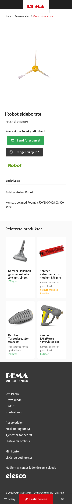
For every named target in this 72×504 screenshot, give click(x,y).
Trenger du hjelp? (27, 152)
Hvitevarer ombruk (18, 441)
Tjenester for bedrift (19, 435)
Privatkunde (13, 400)
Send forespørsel (28, 140)
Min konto (12, 451)
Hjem (8, 16)
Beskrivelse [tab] (13, 181)
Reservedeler (22, 16)
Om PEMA (12, 394)
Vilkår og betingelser (19, 457)
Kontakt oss (14, 412)
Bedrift (10, 406)
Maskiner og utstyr (18, 429)
